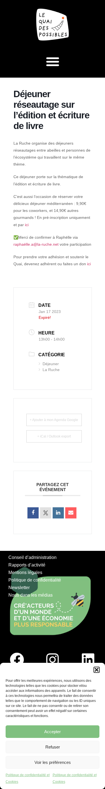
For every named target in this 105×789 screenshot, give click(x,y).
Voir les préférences (52, 762)
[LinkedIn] (58, 512)
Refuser (52, 747)
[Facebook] (17, 659)
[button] (96, 670)
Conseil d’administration (32, 557)
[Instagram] (52, 659)
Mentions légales (25, 572)
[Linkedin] (88, 659)
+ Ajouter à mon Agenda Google (54, 420)
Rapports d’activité (26, 565)
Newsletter (19, 587)
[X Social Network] (45, 512)
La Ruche (51, 369)
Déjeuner (51, 364)
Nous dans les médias (30, 595)
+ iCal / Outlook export (54, 436)
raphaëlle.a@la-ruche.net (36, 244)
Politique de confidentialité (34, 580)
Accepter (52, 731)
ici (27, 225)
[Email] (70, 512)
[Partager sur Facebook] (33, 512)
